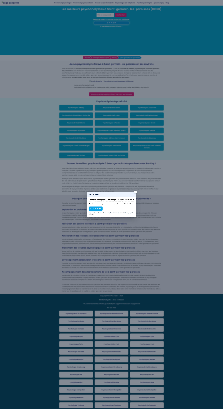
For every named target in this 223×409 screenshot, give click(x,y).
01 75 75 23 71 (97, 208)
